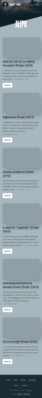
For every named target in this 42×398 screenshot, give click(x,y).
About (16, 386)
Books (23, 380)
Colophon (29, 390)
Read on (7, 85)
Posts (16, 380)
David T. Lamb (14, 4)
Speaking (32, 380)
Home (8, 380)
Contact (25, 386)
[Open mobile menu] (37, 4)
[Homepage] (5, 4)
